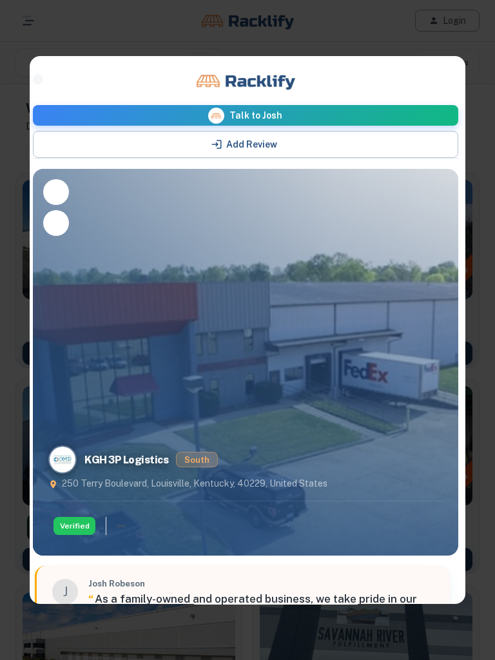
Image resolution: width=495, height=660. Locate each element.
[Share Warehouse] (56, 223)
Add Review (251, 144)
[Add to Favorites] (56, 192)
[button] (245, 115)
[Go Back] (38, 79)
